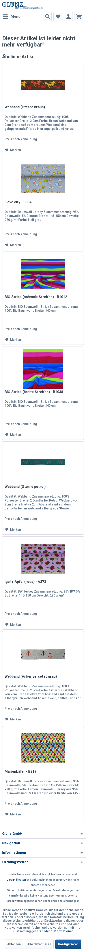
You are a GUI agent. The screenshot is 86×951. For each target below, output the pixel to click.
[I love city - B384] (43, 179)
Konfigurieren (68, 944)
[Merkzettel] (57, 16)
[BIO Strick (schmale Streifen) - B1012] (43, 274)
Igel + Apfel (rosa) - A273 (25, 582)
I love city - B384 (18, 202)
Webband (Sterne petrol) (25, 487)
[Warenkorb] (79, 16)
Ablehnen (14, 944)
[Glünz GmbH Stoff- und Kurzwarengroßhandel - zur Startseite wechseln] (22, 6)
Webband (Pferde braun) (25, 107)
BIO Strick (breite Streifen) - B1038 (34, 392)
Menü (16, 16)
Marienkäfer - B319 (20, 771)
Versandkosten (16, 879)
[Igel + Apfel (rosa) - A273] (43, 558)
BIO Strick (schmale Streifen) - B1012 (36, 297)
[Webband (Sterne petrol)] (43, 463)
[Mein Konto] (68, 16)
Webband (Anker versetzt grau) (31, 676)
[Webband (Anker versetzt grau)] (43, 653)
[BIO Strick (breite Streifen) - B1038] (43, 369)
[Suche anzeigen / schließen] (47, 16)
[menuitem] (11, 16)
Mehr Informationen (58, 931)
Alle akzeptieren (39, 944)
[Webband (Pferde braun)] (43, 84)
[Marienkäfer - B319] (43, 748)
